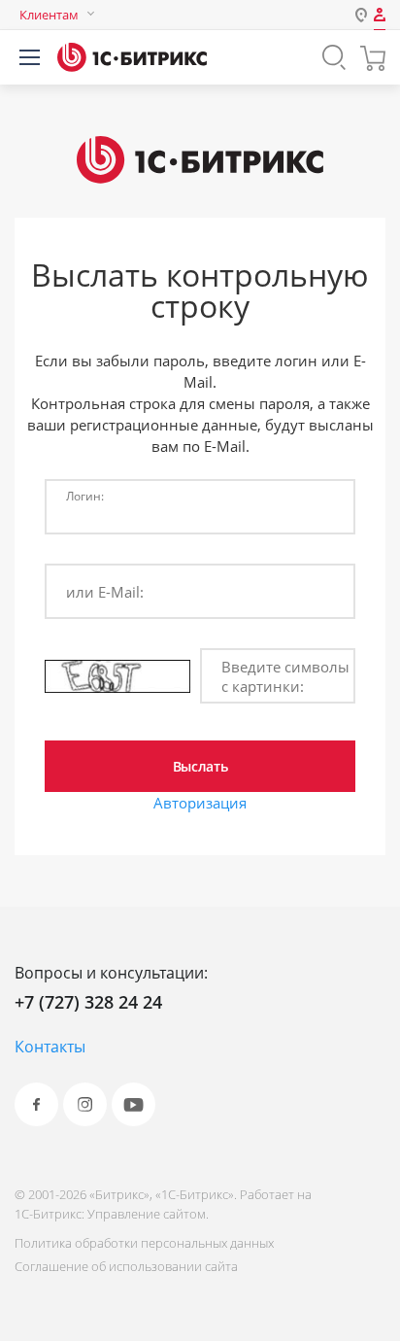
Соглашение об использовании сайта (126, 1266)
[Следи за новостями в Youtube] (133, 1104)
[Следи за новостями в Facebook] (36, 1104)
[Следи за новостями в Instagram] (85, 1104)
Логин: (85, 495)
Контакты (50, 1046)
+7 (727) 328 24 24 (88, 1002)
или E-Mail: (105, 592)
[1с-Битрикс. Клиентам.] (132, 57)
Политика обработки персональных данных (144, 1243)
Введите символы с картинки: (285, 676)
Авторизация (200, 802)
